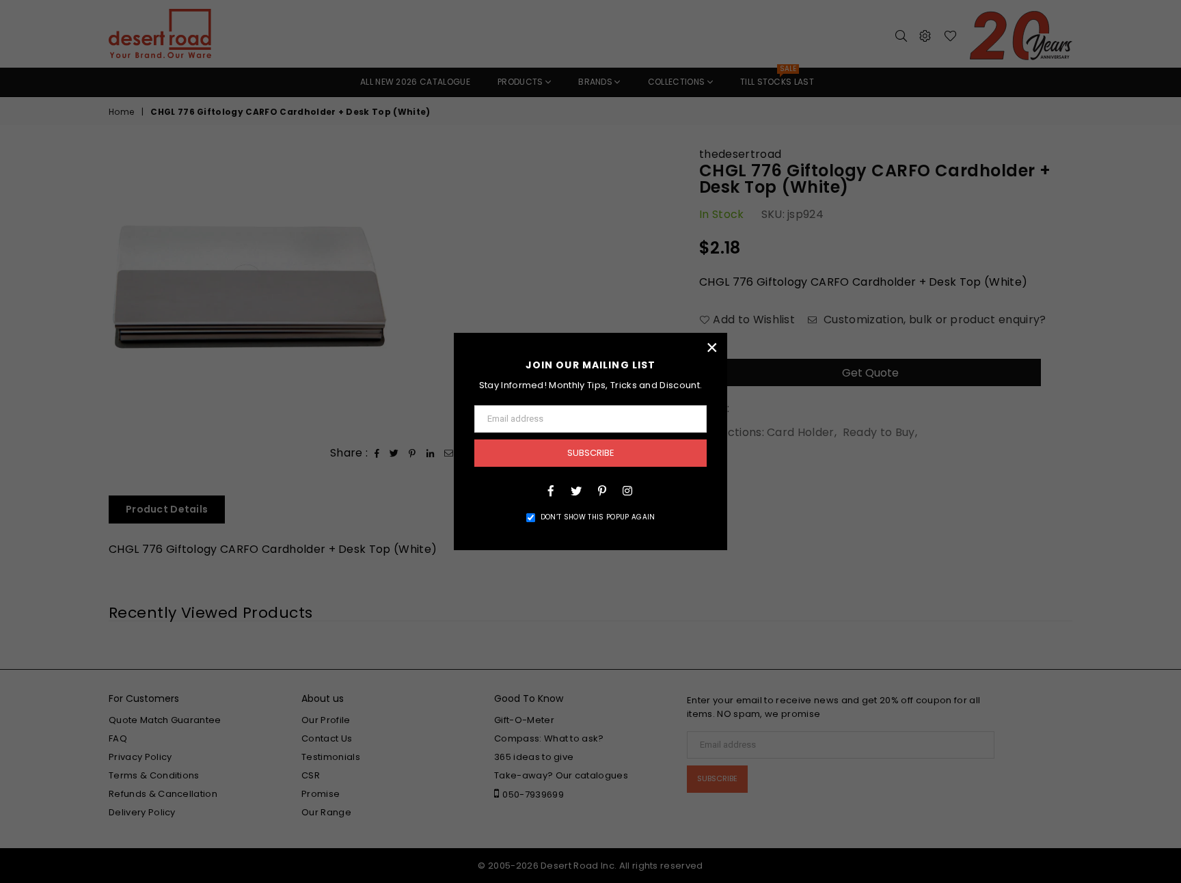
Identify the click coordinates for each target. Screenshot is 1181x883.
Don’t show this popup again (598, 517)
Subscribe (590, 452)
